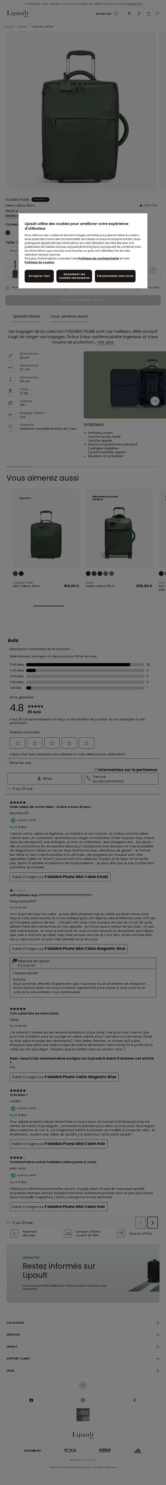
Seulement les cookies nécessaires (74, 276)
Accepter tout (39, 276)
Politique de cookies (39, 262)
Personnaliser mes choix (115, 276)
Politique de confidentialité (98, 258)
